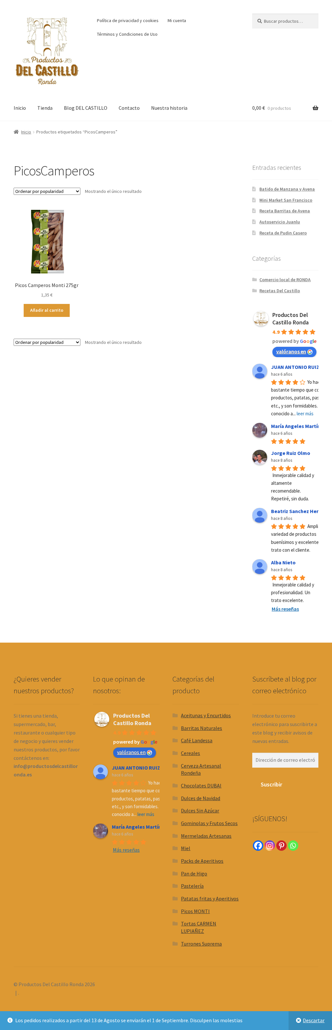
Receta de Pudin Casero (283, 233)
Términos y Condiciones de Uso (127, 34)
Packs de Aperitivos (202, 861)
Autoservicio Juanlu (279, 222)
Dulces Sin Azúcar (200, 810)
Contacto (129, 108)
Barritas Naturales (201, 728)
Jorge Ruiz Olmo (290, 453)
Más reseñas (285, 609)
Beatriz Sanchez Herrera (299, 511)
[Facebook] (258, 845)
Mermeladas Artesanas (206, 836)
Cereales (190, 753)
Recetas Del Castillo (279, 291)
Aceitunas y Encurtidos (206, 715)
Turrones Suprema (201, 943)
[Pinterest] (281, 845)
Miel (185, 848)
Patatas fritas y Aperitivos (210, 898)
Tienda (45, 108)
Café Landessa (196, 740)
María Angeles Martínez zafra (146, 826)
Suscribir (271, 784)
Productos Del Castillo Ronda (290, 318)
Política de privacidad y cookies (128, 20)
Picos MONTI (195, 911)
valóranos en (291, 351)
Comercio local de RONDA (285, 280)
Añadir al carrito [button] (46, 310)
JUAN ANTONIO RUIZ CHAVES (146, 767)
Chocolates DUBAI (201, 785)
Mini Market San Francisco (285, 200)
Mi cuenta (177, 20)
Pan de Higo (194, 873)
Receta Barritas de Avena (284, 211)
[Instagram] (270, 845)
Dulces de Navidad (200, 798)
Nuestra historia (169, 108)
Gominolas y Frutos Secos (209, 823)
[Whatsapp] (293, 845)
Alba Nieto (283, 562)
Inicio (20, 108)
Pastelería (192, 886)
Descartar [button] (314, 1020)
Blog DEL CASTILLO (85, 108)
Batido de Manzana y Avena (287, 189)
